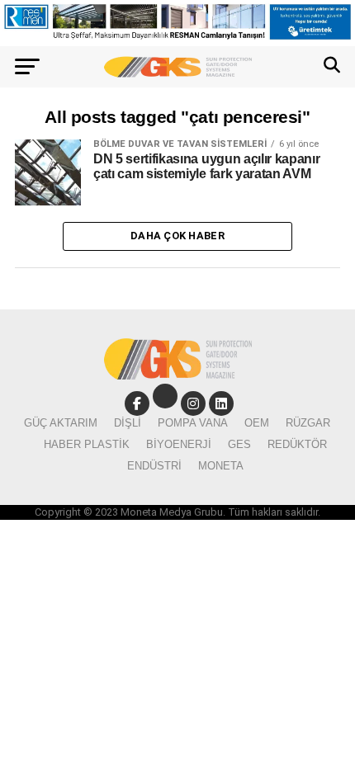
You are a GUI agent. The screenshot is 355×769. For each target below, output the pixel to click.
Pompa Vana (193, 423)
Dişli (127, 423)
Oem (256, 423)
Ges (239, 444)
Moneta (221, 466)
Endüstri (154, 466)
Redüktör (297, 444)
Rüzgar (308, 423)
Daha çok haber (177, 235)
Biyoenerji (178, 444)
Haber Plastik (87, 444)
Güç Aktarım (60, 423)
